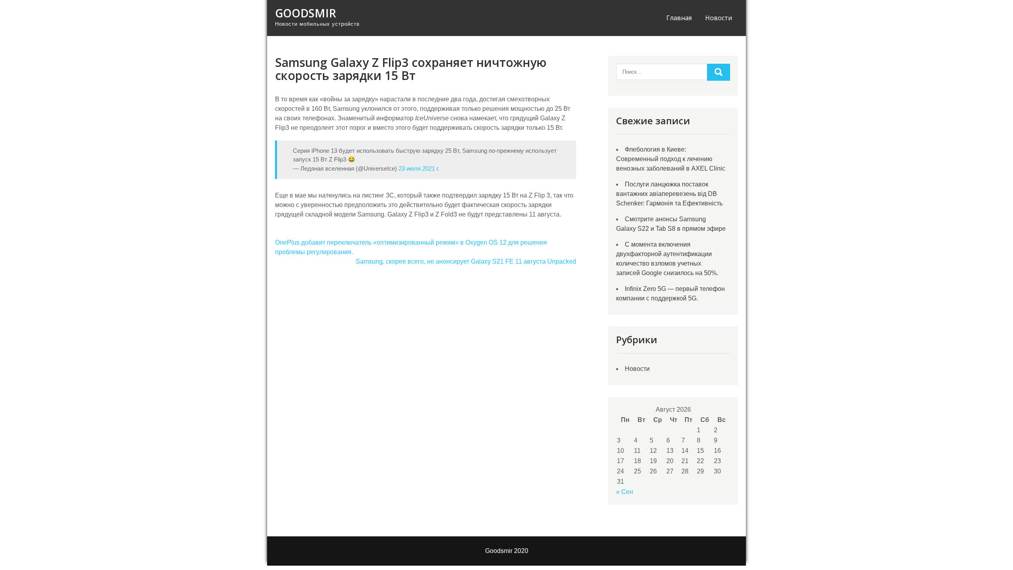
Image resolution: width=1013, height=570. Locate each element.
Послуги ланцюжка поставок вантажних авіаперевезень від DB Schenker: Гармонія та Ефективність (669, 194)
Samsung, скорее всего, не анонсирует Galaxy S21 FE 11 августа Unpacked (466, 261)
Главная (679, 17)
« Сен (624, 491)
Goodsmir (305, 13)
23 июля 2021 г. (418, 168)
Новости (718, 17)
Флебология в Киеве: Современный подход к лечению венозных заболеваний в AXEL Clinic (670, 159)
